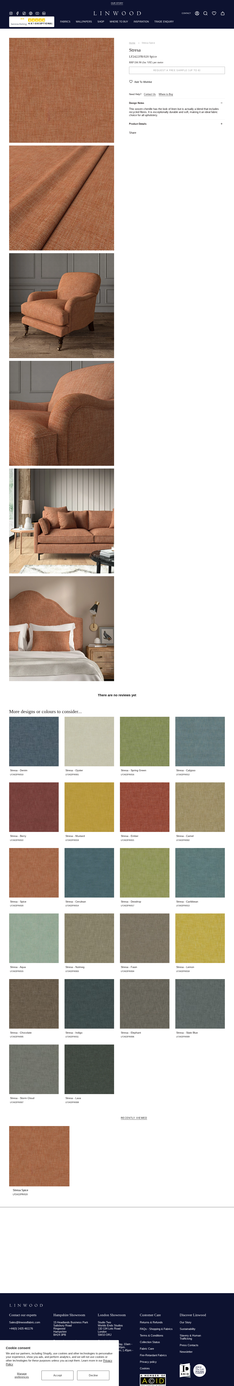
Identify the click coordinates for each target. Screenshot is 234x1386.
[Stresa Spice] (39, 1156)
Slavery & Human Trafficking (190, 1337)
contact (186, 13)
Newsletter (186, 1351)
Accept (57, 1375)
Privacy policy (148, 1361)
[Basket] (222, 13)
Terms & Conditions (151, 1335)
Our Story (185, 1322)
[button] (205, 13)
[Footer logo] (26, 1305)
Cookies (145, 1368)
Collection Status (150, 1342)
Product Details (137, 123)
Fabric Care (147, 1348)
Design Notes (136, 103)
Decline (93, 1375)
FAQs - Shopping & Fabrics (156, 1328)
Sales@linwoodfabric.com (24, 1322)
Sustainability (187, 1328)
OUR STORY (117, 3)
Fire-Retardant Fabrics (153, 1355)
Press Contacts (189, 1345)
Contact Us (150, 94)
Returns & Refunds (151, 1322)
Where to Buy (166, 94)
